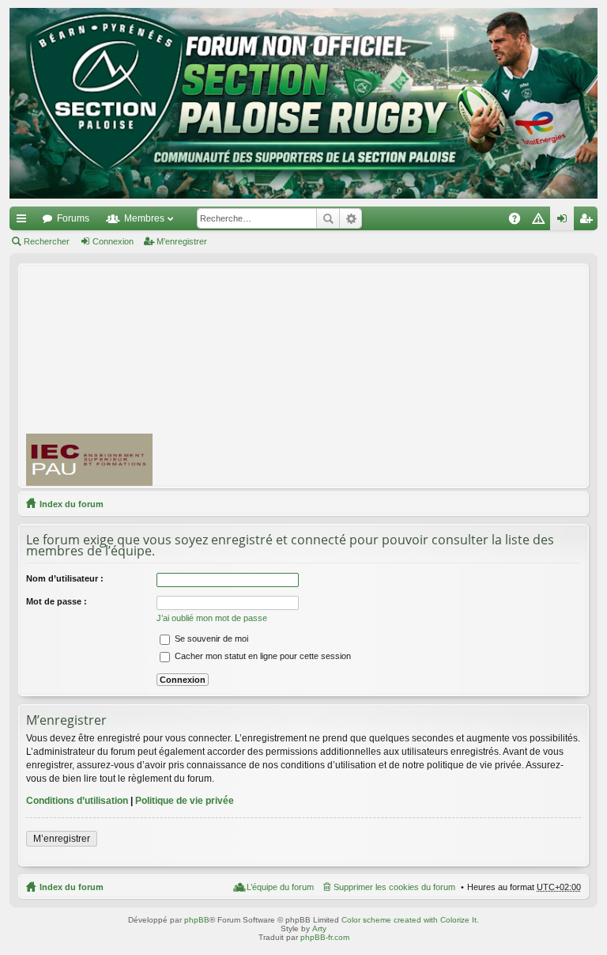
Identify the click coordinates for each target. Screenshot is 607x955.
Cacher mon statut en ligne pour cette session (261, 656)
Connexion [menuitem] (565, 221)
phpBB (196, 919)
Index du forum (72, 504)
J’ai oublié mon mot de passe (211, 618)
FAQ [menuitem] (519, 221)
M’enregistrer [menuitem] (589, 221)
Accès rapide (24, 221)
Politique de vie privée (184, 800)
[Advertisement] (387, 375)
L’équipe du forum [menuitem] (280, 887)
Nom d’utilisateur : (65, 578)
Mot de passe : (56, 601)
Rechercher (328, 218)
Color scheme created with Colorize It (409, 919)
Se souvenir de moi (210, 638)
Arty (319, 928)
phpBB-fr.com (324, 937)
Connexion (113, 241)
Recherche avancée (350, 218)
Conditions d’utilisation (77, 800)
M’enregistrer (181, 241)
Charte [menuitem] (541, 221)
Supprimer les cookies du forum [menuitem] (394, 887)
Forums (73, 218)
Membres (144, 218)
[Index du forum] (303, 103)
